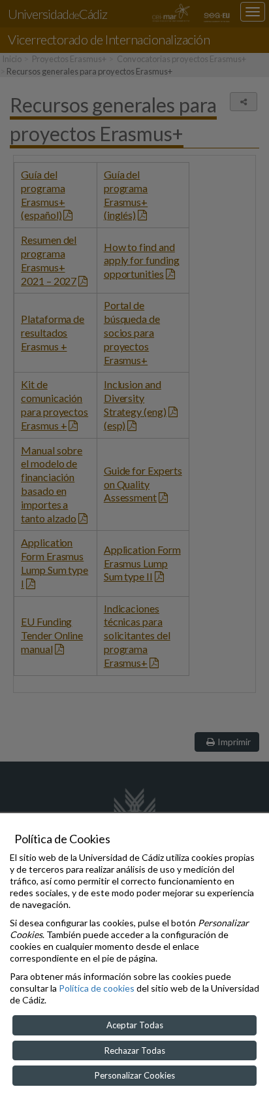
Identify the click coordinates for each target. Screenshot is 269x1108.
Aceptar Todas (134, 1025)
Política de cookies (96, 988)
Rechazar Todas (134, 1050)
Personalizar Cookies (135, 1075)
